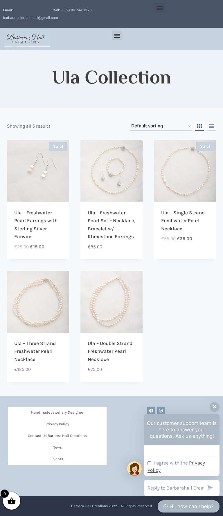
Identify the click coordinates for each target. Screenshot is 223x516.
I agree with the (176, 466)
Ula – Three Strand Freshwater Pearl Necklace (35, 351)
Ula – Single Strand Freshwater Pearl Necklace (183, 221)
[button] (160, 8)
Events (57, 459)
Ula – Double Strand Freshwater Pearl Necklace (110, 351)
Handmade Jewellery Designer (57, 412)
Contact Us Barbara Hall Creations (57, 435)
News (57, 447)
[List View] (211, 126)
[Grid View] (199, 126)
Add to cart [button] (174, 257)
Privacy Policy (57, 424)
